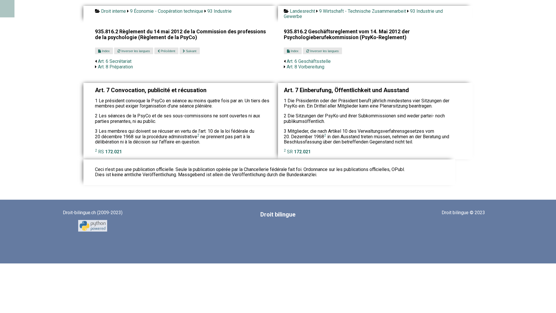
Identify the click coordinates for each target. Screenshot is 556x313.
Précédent (167, 51)
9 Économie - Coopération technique (166, 11)
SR (299, 151)
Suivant (190, 51)
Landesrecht (302, 11)
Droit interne (113, 11)
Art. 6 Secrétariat (114, 61)
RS (110, 151)
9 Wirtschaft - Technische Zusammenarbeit (362, 11)
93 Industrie (219, 11)
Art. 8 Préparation (115, 67)
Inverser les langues (135, 51)
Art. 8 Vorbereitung (305, 67)
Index (105, 51)
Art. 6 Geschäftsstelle (309, 61)
